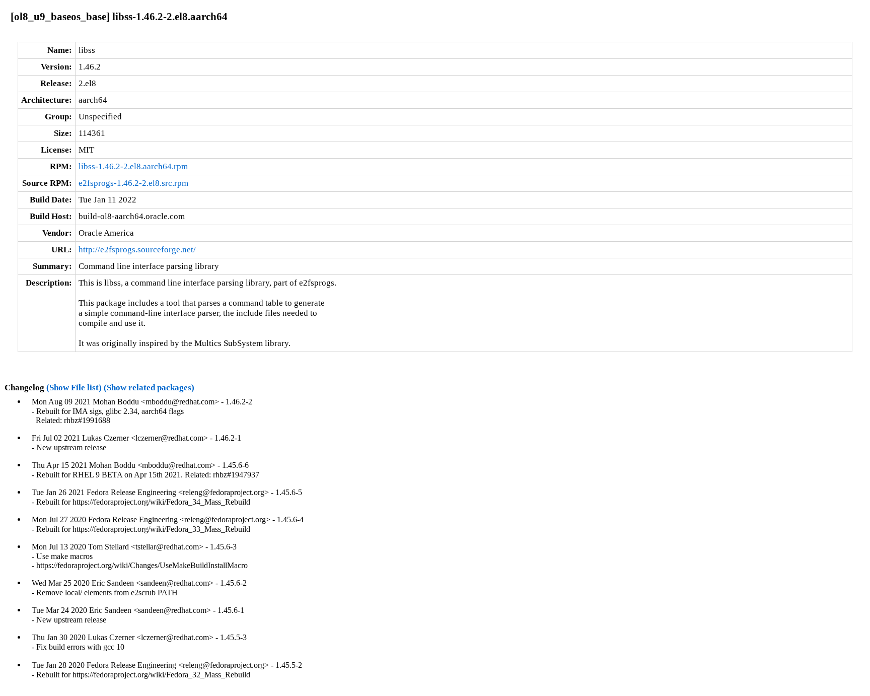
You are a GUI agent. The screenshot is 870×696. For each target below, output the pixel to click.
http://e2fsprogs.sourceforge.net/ (137, 249)
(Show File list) (74, 387)
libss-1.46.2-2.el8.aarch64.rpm (133, 166)
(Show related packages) (149, 387)
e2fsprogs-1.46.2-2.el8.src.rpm (133, 183)
